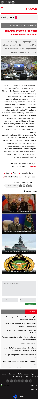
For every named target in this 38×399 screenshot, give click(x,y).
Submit (30, 304)
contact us (33, 386)
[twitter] (24, 186)
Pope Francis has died (28, 344)
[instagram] (11, 381)
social (4, 374)
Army (14, 173)
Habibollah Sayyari (27, 173)
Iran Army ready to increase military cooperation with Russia (22, 211)
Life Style (26, 376)
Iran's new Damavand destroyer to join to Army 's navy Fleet (20, 251)
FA (9, 2)
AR (13, 2)
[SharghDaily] (31, 9)
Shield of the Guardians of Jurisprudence (20, 177)
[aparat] (23, 381)
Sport (33, 374)
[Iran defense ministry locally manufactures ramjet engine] (19, 224)
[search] (2, 2)
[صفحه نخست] (5, 2)
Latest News (31, 312)
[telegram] (20, 186)
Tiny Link (15, 182)
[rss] (7, 381)
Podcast (35, 376)
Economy (12, 374)
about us (34, 389)
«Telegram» (32, 166)
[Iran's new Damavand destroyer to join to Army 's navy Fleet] (19, 244)
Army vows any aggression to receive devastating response (21, 271)
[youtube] (30, 381)
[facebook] (27, 186)
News (32, 25)
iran (7, 173)
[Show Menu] (2, 7)
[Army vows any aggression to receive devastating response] (19, 264)
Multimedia (16, 376)
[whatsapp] (30, 185)
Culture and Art (23, 374)
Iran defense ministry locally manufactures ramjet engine (19, 231)
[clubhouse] (26, 381)
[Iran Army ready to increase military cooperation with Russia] (19, 203)
